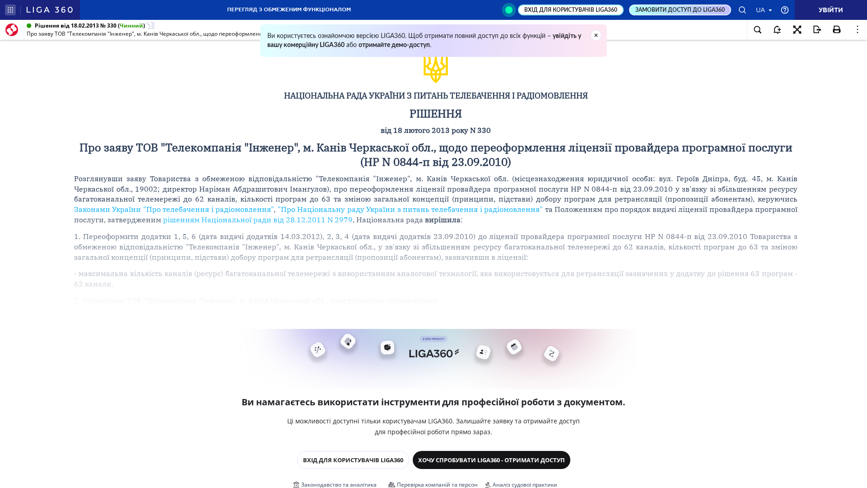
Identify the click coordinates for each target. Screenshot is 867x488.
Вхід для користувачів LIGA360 (353, 460)
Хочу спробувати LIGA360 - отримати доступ (491, 460)
